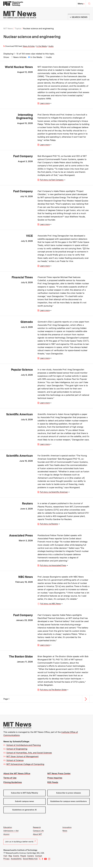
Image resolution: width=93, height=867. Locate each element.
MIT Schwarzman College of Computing (25, 764)
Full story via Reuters (49, 524)
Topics (18, 28)
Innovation (67, 827)
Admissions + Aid (10, 831)
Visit (5, 856)
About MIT (37, 834)
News (64, 831)
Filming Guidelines (12, 782)
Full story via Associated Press (53, 565)
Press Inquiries (54, 778)
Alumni (6, 834)
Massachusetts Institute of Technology (20, 850)
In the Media (41, 46)
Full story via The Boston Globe (53, 690)
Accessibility (16, 859)
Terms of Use (9, 778)
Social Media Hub (30, 859)
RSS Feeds (52, 782)
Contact (38, 856)
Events (16, 856)
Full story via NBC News (50, 604)
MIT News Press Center (59, 773)
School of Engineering (16, 749)
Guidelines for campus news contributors (68, 801)
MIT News (8, 28)
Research (37, 827)
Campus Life (38, 831)
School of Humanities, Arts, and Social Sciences (29, 753)
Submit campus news (24, 801)
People (23, 856)
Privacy (6, 859)
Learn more (45, 103)
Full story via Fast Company (52, 180)
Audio (51, 46)
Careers (30, 856)
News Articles (29, 46)
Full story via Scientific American (54, 492)
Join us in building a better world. (19, 842)
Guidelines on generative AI (24, 810)
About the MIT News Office (16, 773)
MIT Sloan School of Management (22, 756)
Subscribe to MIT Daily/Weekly (24, 793)
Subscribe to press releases (68, 793)
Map (10, 856)
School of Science (14, 760)
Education (7, 827)
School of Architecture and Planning (23, 745)
